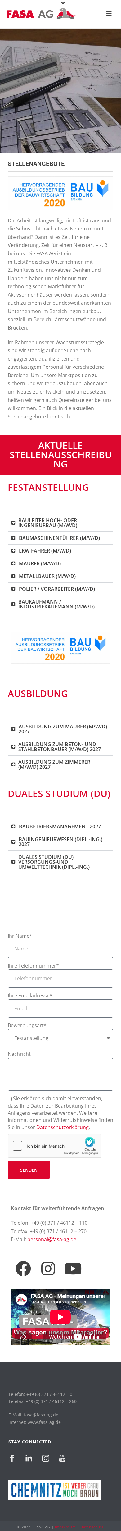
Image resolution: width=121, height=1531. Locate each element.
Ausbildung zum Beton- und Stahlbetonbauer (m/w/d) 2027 (59, 747)
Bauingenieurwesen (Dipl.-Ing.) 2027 (60, 842)
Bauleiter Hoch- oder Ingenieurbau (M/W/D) (47, 523)
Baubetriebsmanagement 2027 (60, 826)
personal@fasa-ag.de (51, 1239)
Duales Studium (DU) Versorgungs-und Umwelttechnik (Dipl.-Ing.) (54, 861)
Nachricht (19, 1053)
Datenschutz (92, 1526)
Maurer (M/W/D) (40, 563)
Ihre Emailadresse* (30, 995)
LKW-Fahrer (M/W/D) (45, 550)
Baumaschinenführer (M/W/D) (59, 537)
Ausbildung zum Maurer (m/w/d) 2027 (63, 729)
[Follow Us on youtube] (62, 1459)
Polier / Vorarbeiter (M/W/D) (57, 588)
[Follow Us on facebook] (12, 1459)
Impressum (65, 1526)
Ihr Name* (20, 935)
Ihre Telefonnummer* (33, 965)
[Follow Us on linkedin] (29, 1459)
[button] (60, 523)
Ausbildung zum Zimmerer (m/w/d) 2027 (54, 764)
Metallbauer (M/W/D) (47, 576)
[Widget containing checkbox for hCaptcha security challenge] (54, 1146)
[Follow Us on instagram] (45, 1459)
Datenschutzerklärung (62, 1127)
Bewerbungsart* (27, 1025)
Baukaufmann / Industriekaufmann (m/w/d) (56, 604)
